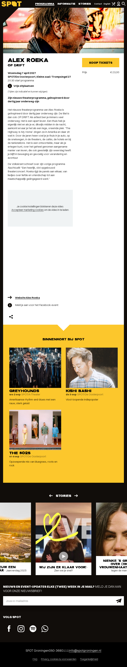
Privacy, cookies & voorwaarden (58, 659)
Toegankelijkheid (89, 659)
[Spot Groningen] (12, 4)
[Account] (118, 5)
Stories (84, 3)
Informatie (66, 3)
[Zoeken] (123, 5)
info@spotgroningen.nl (85, 650)
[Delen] (11, 317)
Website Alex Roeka (27, 297)
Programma (44, 3)
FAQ (35, 659)
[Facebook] (9, 629)
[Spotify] (33, 629)
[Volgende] (76, 495)
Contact (98, 4)
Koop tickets (100, 62)
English (107, 4)
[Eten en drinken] (114, 5)
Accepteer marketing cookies (27, 209)
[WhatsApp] (45, 629)
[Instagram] (21, 629)
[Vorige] (51, 495)
